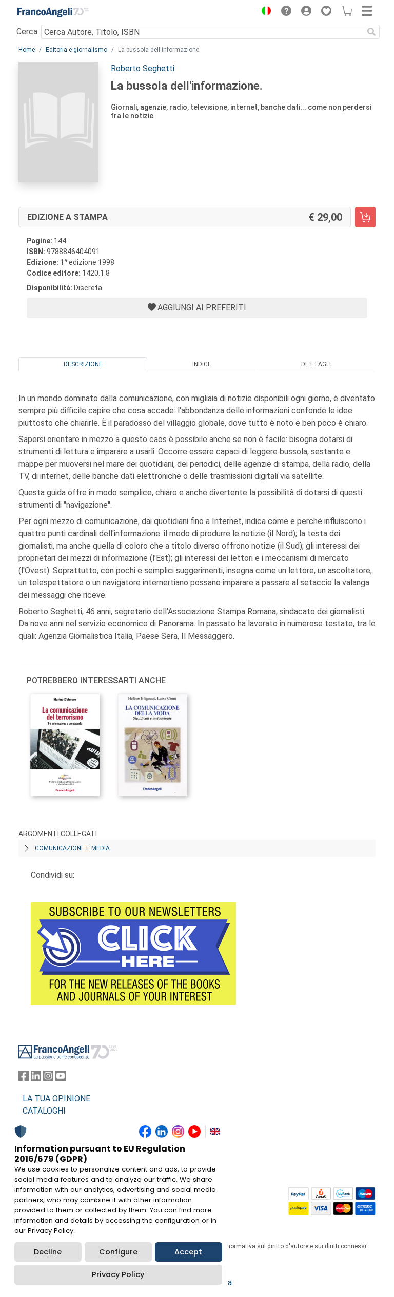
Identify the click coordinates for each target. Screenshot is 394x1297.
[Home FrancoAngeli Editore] (53, 12)
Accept (188, 1252)
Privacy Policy (118, 1274)
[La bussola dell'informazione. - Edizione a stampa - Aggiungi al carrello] (365, 217)
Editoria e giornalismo (76, 49)
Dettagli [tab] (316, 364)
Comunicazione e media (72, 848)
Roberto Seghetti (142, 68)
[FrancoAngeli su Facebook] (23, 1078)
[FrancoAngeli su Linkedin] (36, 1078)
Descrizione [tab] (83, 364)
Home (26, 49)
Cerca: (27, 31)
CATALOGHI (44, 1111)
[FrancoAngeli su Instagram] (48, 1078)
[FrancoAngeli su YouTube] (60, 1078)
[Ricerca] (371, 32)
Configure (118, 1252)
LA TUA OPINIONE (56, 1098)
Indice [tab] (201, 364)
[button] (263, 12)
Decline (48, 1252)
